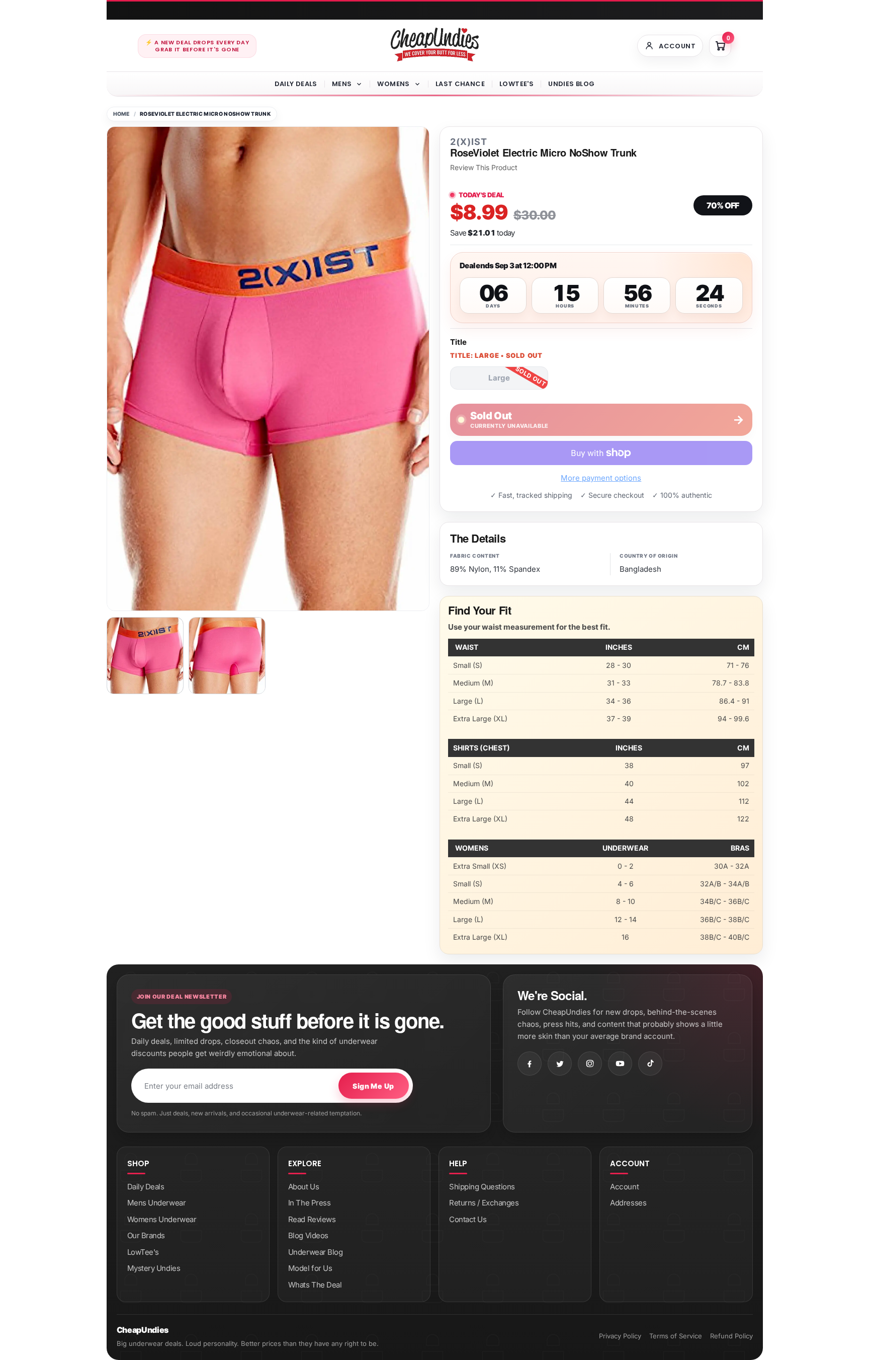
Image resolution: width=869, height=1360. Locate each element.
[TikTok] (650, 1063)
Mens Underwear (156, 1202)
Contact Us (468, 1219)
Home (121, 114)
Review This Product (483, 168)
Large (499, 378)
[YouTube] (620, 1063)
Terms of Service (675, 1336)
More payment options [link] (601, 478)
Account (624, 1186)
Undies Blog (571, 84)
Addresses (628, 1202)
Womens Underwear (162, 1219)
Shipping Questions (482, 1186)
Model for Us (310, 1268)
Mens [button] (342, 84)
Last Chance (460, 84)
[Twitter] (560, 1063)
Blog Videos (308, 1235)
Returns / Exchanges (483, 1202)
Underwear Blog (315, 1252)
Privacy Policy (620, 1336)
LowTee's (516, 84)
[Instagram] (590, 1063)
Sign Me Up (373, 1086)
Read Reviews (312, 1219)
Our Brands (146, 1235)
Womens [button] (393, 84)
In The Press (309, 1202)
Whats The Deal (315, 1285)
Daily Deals (296, 84)
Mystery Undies (154, 1268)
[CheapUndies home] (435, 44)
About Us (303, 1186)
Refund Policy (731, 1336)
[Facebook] (529, 1063)
